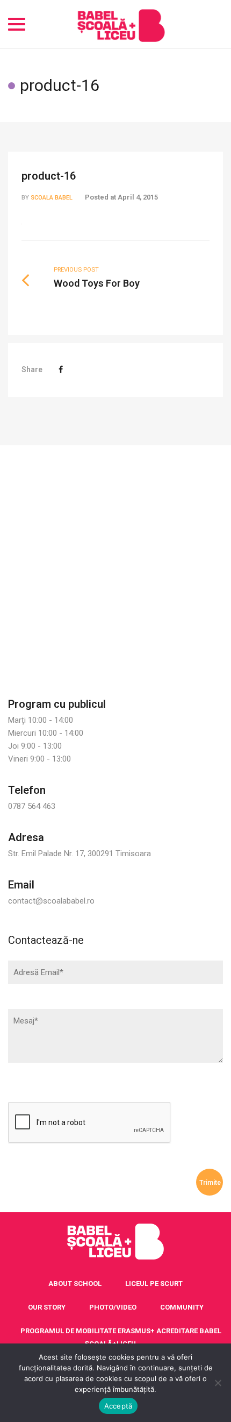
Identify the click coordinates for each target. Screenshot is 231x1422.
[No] (217, 1382)
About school (75, 1283)
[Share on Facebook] (61, 369)
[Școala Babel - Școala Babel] (121, 24)
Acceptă (118, 1406)
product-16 (48, 175)
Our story (47, 1307)
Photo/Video (112, 1307)
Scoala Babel (52, 197)
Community (182, 1307)
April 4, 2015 (138, 197)
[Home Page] (115, 1241)
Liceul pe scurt (154, 1283)
